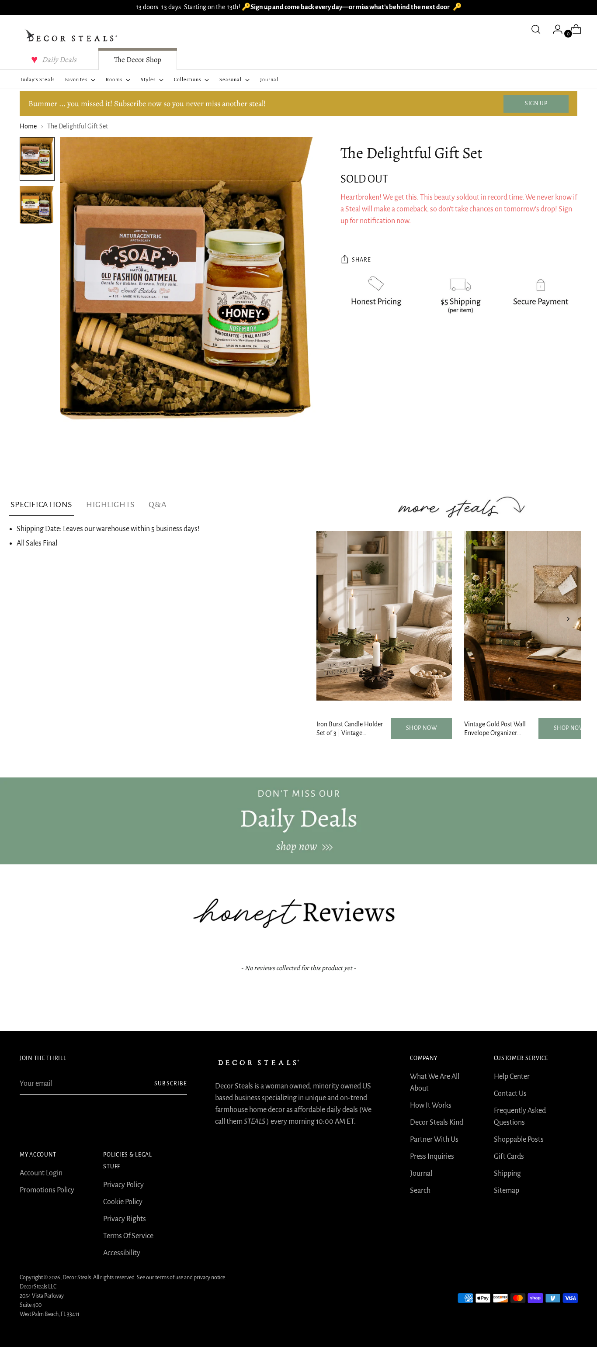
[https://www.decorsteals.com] (298, 820)
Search (420, 1191)
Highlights (110, 504)
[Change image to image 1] (37, 159)
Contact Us (510, 1094)
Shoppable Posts (519, 1139)
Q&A (158, 504)
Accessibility (121, 1253)
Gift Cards (509, 1156)
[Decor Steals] (72, 36)
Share (361, 260)
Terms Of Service (128, 1236)
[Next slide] (568, 619)
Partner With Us (434, 1139)
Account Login (41, 1173)
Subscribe (170, 1084)
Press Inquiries (432, 1156)
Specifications (41, 504)
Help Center (512, 1077)
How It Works (430, 1105)
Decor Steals (76, 1277)
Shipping (507, 1174)
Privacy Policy (123, 1185)
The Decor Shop (137, 60)
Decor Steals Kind (436, 1122)
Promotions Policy (47, 1190)
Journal (421, 1174)
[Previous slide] (329, 619)
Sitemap (506, 1191)
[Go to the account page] (554, 29)
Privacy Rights (124, 1219)
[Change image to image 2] (37, 208)
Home (28, 126)
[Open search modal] (536, 29)
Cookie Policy (122, 1202)
